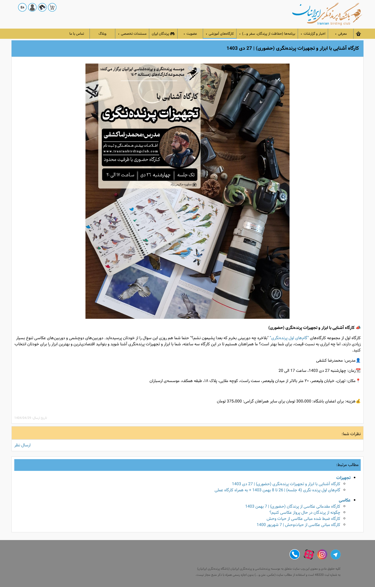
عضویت (190, 34)
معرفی (341, 34)
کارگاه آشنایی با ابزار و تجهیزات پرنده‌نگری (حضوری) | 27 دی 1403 (286, 484)
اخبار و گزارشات (313, 34)
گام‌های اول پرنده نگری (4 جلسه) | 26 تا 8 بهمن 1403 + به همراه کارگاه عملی (277, 490)
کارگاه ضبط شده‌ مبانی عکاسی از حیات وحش (303, 518)
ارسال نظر (22, 445)
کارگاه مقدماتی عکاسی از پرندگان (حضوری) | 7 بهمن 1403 (292, 506)
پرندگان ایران (160, 34)
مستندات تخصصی (132, 34)
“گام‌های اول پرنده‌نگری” (289, 338)
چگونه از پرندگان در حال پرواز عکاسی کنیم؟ (304, 512)
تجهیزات (343, 477)
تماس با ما (76, 34)
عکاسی (345, 500)
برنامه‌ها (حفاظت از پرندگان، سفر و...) (267, 34)
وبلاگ (102, 34)
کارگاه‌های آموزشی (220, 34)
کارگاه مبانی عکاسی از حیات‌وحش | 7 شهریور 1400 (298, 524)
